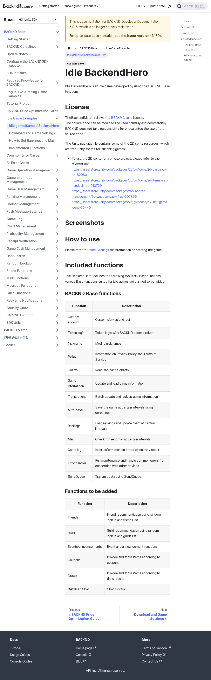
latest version (138, 36)
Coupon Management (23, 204)
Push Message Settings (24, 211)
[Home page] (69, 48)
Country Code (17, 308)
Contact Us (150, 661)
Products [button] (90, 6)
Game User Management (26, 189)
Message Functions (21, 286)
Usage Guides (20, 655)
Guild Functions (18, 293)
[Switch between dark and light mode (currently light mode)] (169, 6)
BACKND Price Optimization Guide (33, 111)
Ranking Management (23, 197)
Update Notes (17, 54)
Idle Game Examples (22, 118)
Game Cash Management (26, 248)
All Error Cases (18, 163)
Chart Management (21, 226)
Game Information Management (20, 180)
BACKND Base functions (192, 47)
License (185, 21)
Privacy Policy (152, 655)
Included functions (191, 39)
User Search (16, 256)
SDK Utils (14, 323)
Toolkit (9, 345)
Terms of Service (154, 648)
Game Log (14, 219)
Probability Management (25, 234)
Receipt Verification (22, 241)
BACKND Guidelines (21, 47)
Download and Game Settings (32, 133)
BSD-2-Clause (121, 118)
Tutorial (15, 648)
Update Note (157, 6)
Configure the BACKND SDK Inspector (27, 64)
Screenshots (188, 27)
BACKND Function (20, 315)
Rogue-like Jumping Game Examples (27, 94)
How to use (187, 33)
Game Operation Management (30, 170)
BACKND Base (14, 32)
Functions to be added (193, 57)
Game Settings (98, 250)
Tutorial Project (18, 103)
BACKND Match (15, 330)
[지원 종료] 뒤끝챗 (16, 337)
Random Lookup (19, 263)
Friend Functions (19, 271)
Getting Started (18, 39)
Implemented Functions (27, 148)
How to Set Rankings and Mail (32, 141)
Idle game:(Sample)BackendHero (34, 126)
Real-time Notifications (24, 300)
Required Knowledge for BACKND (25, 82)
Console (82, 655)
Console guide (71, 6)
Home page (84, 648)
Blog (79, 661)
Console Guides (21, 661)
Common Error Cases (23, 155)
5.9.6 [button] (139, 6)
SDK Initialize (17, 73)
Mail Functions (18, 278)
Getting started (49, 6)
